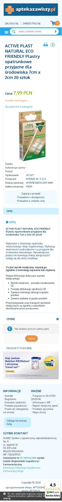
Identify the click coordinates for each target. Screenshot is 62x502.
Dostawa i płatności (15, 402)
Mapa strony (39, 412)
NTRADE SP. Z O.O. (36, 179)
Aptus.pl (35, 490)
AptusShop (40, 487)
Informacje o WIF (42, 402)
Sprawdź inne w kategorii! (18, 106)
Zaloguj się (11, 23)
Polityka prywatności (16, 405)
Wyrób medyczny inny (39, 182)
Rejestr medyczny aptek (45, 405)
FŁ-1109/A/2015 (28, 457)
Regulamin (10, 399)
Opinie (31, 338)
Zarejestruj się (32, 23)
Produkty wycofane (43, 409)
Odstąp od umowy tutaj (17, 422)
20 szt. (30, 175)
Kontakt (9, 395)
